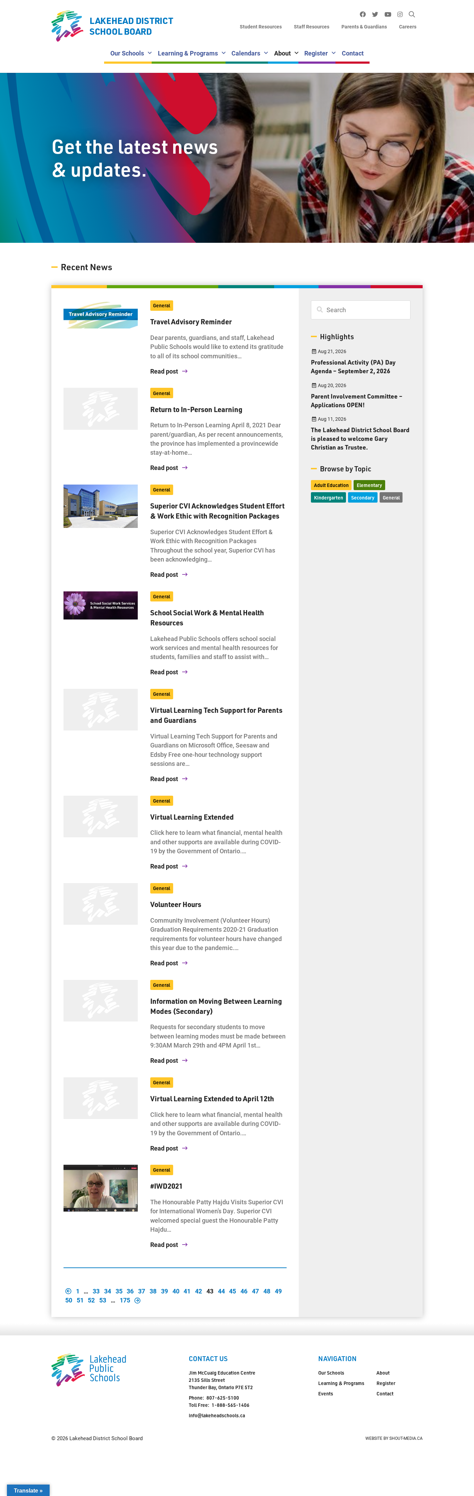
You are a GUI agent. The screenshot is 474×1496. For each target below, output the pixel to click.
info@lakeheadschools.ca (217, 1415)
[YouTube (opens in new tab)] (388, 14)
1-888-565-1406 (230, 1405)
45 (232, 1291)
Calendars (245, 53)
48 (266, 1291)
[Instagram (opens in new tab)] (400, 14)
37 (141, 1291)
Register (316, 53)
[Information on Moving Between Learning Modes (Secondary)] (101, 1000)
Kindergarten (328, 498)
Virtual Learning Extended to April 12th (212, 1098)
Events (325, 1393)
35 (119, 1291)
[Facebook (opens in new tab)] (362, 14)
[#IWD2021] (101, 1188)
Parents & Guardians (364, 26)
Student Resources (261, 26)
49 (278, 1291)
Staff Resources (311, 26)
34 (107, 1291)
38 (153, 1291)
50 (68, 1300)
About (282, 53)
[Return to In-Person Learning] (101, 408)
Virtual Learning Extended (192, 816)
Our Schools (127, 53)
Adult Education (331, 485)
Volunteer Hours (175, 904)
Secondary (362, 498)
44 (221, 1291)
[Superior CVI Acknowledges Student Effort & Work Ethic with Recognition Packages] (101, 506)
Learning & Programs (188, 53)
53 (102, 1300)
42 (198, 1291)
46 (243, 1291)
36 (130, 1291)
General (161, 305)
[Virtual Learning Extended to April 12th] (101, 1098)
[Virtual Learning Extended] (101, 816)
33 (96, 1291)
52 (91, 1300)
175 (125, 1300)
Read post (164, 371)
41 (187, 1291)
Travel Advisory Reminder (191, 321)
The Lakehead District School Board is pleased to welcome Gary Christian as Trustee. (360, 438)
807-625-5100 (222, 1398)
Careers (407, 26)
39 (164, 1291)
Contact (353, 53)
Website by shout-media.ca (394, 1438)
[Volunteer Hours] (101, 904)
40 (175, 1291)
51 (80, 1300)
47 (255, 1291)
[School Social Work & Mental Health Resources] (101, 605)
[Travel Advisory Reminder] (101, 314)
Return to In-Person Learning (196, 409)
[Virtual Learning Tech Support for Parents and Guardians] (101, 709)
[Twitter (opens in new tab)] (375, 14)
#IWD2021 (166, 1185)
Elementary (369, 485)
